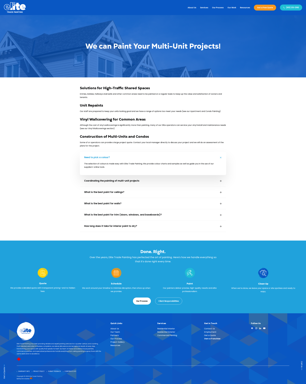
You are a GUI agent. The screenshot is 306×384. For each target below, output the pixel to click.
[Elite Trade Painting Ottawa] (15, 7)
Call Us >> (301, 365)
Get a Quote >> (4, 372)
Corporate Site (70, 371)
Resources (245, 7)
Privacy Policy (38, 371)
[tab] (153, 157)
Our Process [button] (142, 301)
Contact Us (209, 328)
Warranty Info (24, 371)
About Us (192, 7)
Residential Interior (166, 328)
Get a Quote (210, 335)
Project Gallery (117, 342)
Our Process (218, 7)
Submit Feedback (54, 371)
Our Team (115, 332)
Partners (114, 335)
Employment (210, 332)
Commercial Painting (167, 335)
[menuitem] (193, 7)
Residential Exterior (166, 332)
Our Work (231, 7)
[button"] (252, 328)
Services (204, 7)
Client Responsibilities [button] (168, 301)
